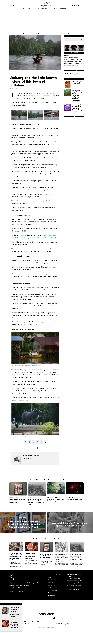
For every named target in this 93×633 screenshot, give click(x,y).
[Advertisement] (46, 21)
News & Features (65, 33)
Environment (51, 582)
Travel (31, 33)
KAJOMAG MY (51, 585)
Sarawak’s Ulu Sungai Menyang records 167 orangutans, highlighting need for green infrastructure (77, 95)
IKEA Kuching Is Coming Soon (76, 82)
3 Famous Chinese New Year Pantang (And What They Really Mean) (15, 624)
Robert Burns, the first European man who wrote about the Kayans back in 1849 (36, 501)
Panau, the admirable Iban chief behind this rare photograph (17, 500)
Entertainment (41, 33)
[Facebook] (72, 5)
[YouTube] (78, 5)
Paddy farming (16, 388)
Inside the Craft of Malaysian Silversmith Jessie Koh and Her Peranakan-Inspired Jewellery (14, 613)
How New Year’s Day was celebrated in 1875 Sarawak (74, 498)
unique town (51, 93)
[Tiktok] (80, 5)
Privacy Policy (20, 591)
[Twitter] (74, 5)
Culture (24, 33)
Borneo (22, 448)
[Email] (83, 5)
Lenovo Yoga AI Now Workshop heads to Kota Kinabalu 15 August (78, 107)
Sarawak (48, 448)
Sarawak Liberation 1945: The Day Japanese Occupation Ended (61, 556)
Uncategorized (51, 595)
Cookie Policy (12, 591)
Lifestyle (53, 33)
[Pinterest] (76, 5)
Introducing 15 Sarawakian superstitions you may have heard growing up (55, 499)
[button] (82, 40)
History (35, 448)
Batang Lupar (19, 160)
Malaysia (41, 448)
